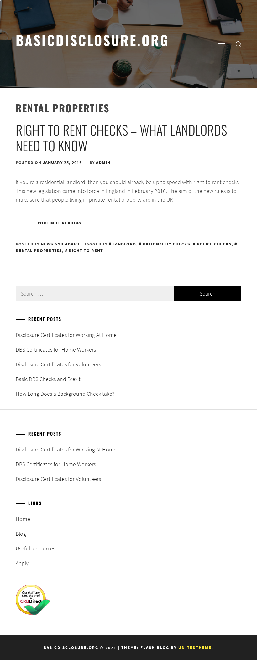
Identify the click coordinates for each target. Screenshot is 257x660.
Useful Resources (35, 548)
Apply (22, 563)
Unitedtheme (195, 647)
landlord (124, 244)
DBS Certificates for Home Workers (56, 349)
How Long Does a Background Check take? (65, 393)
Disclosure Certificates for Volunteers (58, 364)
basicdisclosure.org (92, 40)
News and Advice (61, 244)
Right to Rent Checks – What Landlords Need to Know (121, 137)
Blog (21, 533)
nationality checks (166, 244)
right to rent (86, 250)
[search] (238, 43)
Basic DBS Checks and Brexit (48, 379)
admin (103, 162)
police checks (214, 244)
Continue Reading (60, 223)
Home (23, 519)
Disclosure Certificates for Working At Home (66, 334)
